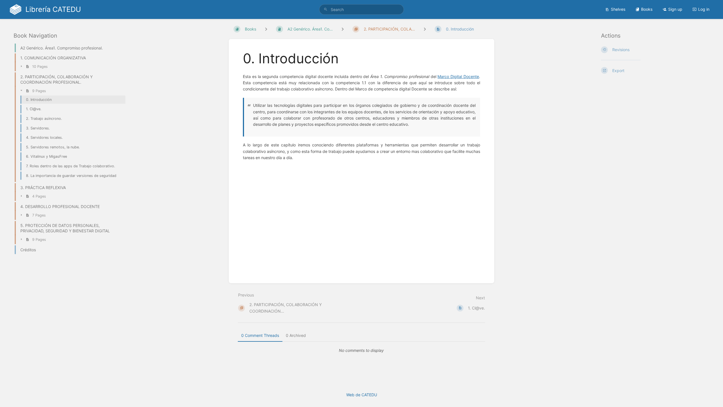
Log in (703, 9)
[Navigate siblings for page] (425, 29)
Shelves (618, 9)
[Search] (326, 9)
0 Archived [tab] (296, 335)
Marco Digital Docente (458, 76)
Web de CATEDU (361, 394)
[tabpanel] (361, 350)
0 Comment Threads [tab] (260, 335)
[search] (361, 9)
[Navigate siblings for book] (266, 29)
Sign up (675, 9)
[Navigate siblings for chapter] (342, 29)
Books (646, 9)
